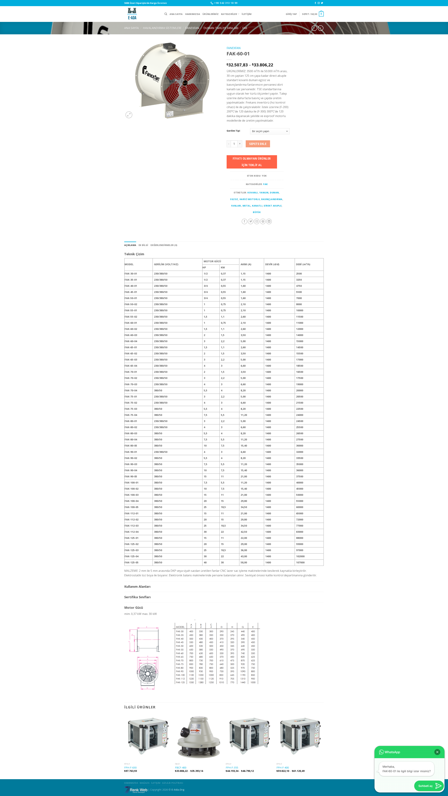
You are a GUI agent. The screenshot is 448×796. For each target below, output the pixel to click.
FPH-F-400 (282, 767)
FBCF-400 (180, 767)
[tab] (130, 245)
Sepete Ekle (257, 144)
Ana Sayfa (176, 14)
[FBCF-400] (198, 737)
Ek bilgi (143, 245)
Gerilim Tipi (233, 131)
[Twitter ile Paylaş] (250, 221)
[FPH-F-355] (249, 737)
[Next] (323, 746)
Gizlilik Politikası (172, 782)
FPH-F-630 (130, 767)
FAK (244, 28)
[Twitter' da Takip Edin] (322, 3)
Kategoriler (229, 14)
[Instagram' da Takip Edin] (319, 3)
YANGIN (264, 192)
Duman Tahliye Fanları (221, 28)
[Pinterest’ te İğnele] (263, 221)
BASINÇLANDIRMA (271, 199)
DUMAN (274, 192)
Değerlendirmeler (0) (163, 245)
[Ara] (165, 14)
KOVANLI (252, 192)
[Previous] (124, 746)
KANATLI (257, 205)
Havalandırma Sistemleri (162, 28)
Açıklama (130, 245)
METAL (247, 205)
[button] (437, 752)
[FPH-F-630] (148, 737)
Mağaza (145, 782)
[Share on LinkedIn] (269, 221)
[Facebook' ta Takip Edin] (315, 3)
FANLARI (236, 205)
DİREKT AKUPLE (273, 205)
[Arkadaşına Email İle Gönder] (257, 221)
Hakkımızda (192, 14)
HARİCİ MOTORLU (250, 199)
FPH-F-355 (232, 767)
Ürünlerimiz (210, 14)
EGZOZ (234, 199)
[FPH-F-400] (300, 737)
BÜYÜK (257, 212)
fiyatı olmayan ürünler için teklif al (252, 162)
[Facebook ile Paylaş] (244, 221)
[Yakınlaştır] (128, 114)
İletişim (246, 14)
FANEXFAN (192, 28)
